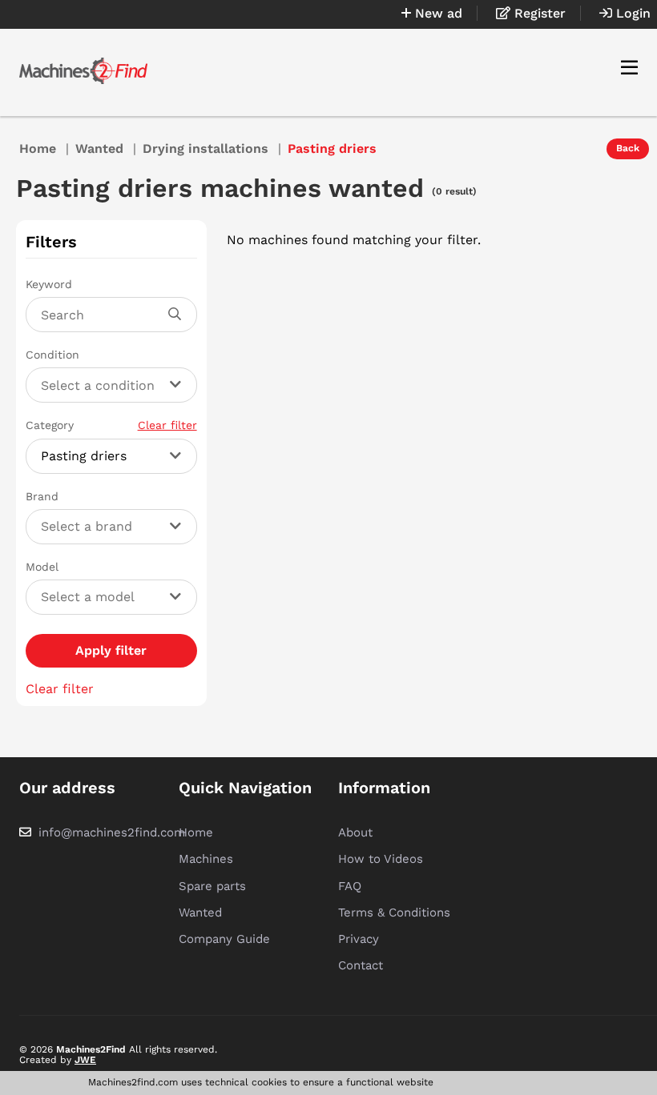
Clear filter (167, 425)
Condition (52, 354)
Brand (42, 496)
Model (42, 566)
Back (627, 148)
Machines (206, 859)
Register (538, 13)
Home (37, 148)
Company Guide (224, 939)
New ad (436, 13)
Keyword (49, 284)
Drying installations (205, 148)
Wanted (99, 148)
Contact (360, 965)
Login (631, 13)
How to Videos (380, 859)
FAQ (349, 886)
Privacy (358, 939)
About (355, 832)
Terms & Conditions (394, 912)
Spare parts (212, 886)
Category (111, 425)
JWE (85, 1059)
